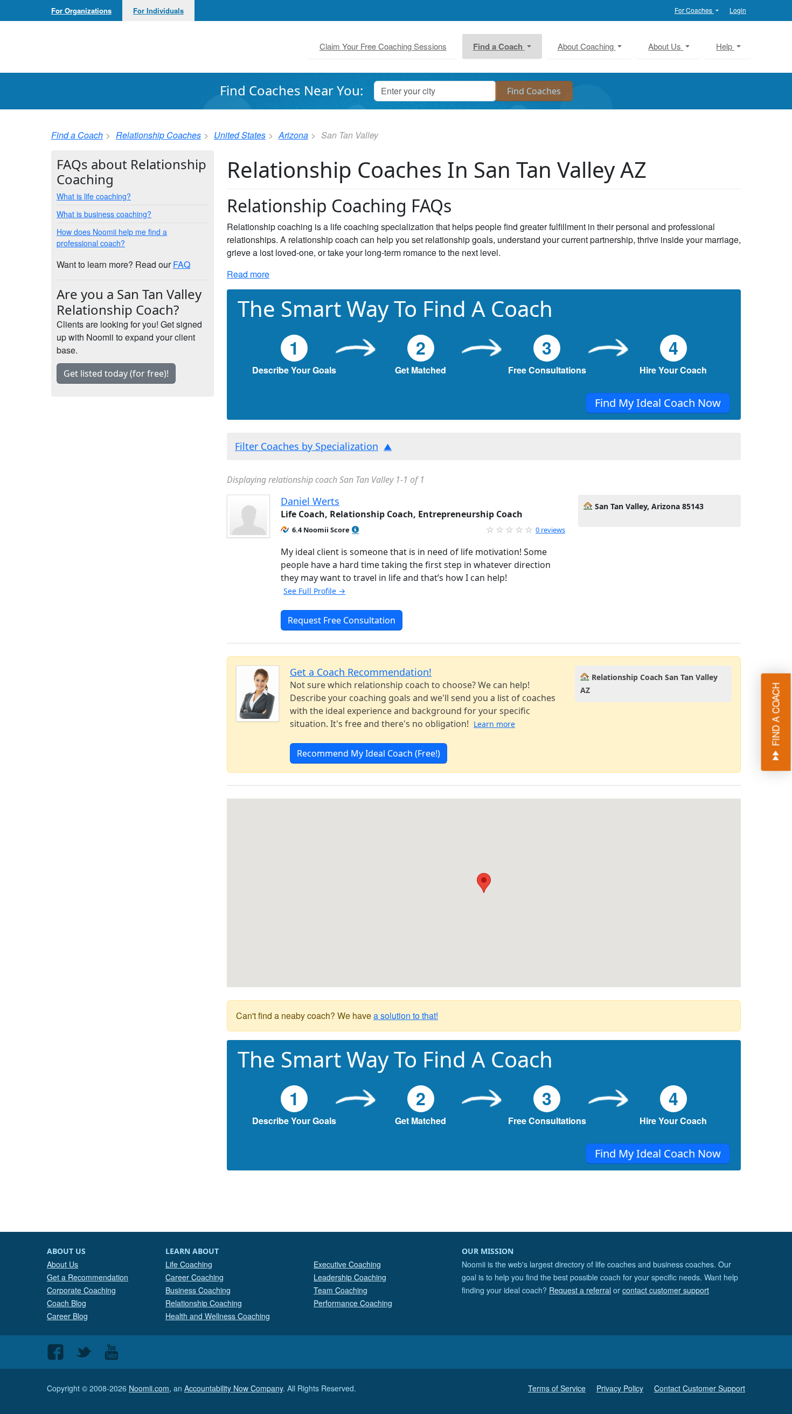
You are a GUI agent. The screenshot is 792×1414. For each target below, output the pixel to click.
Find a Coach (77, 135)
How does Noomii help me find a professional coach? (112, 237)
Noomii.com (149, 1388)
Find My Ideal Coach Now (658, 403)
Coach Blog (66, 1303)
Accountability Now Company (233, 1388)
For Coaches (694, 10)
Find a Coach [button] (499, 46)
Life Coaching (188, 1264)
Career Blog (67, 1316)
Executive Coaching (347, 1264)
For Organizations (81, 10)
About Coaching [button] (587, 46)
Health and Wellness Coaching (217, 1316)
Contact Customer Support (699, 1388)
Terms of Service (557, 1388)
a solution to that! (405, 1015)
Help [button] (725, 46)
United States (240, 135)
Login (738, 10)
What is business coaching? (104, 214)
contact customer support (665, 1290)
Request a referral (580, 1290)
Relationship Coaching (203, 1303)
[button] (355, 529)
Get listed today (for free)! (116, 373)
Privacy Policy (619, 1388)
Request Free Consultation (341, 620)
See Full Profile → (314, 591)
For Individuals (158, 10)
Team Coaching (340, 1290)
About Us (62, 1264)
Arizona (293, 135)
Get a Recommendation (87, 1277)
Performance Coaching (353, 1303)
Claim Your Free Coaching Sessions (383, 46)
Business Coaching (198, 1290)
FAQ (181, 264)
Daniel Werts (310, 501)
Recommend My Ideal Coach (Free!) (368, 753)
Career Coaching (194, 1277)
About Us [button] (665, 46)
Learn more (494, 724)
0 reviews (550, 530)
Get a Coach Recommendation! (361, 672)
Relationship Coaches (158, 135)
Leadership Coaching (350, 1277)
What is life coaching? (94, 196)
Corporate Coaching (81, 1290)
